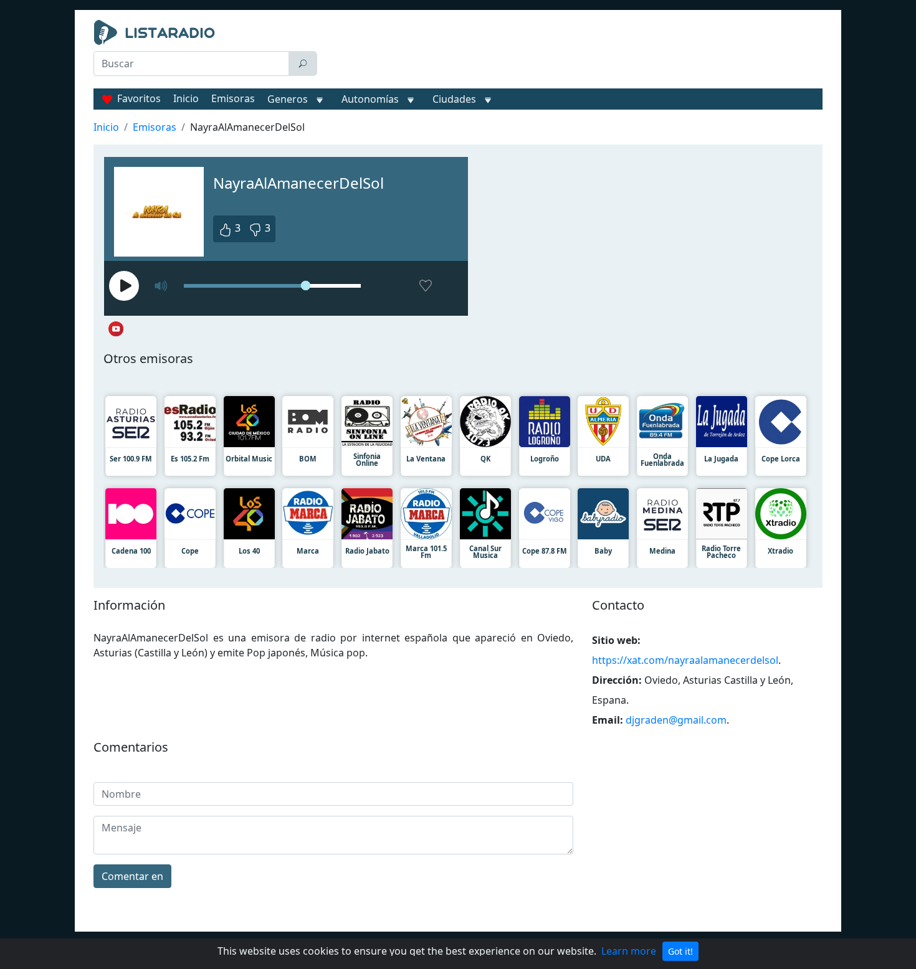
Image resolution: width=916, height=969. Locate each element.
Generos (287, 99)
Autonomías (370, 99)
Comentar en (132, 876)
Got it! (680, 951)
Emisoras (233, 98)
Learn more (628, 951)
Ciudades (454, 99)
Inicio (186, 98)
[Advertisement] (573, 51)
